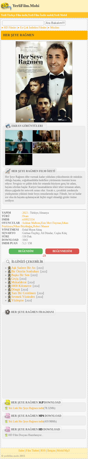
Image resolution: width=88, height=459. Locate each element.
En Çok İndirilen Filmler (33, 27)
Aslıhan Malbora (31, 223)
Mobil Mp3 (63, 450)
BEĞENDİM (25, 251)
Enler (21, 450)
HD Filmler (10, 27)
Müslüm (54, 27)
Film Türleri (32, 450)
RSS (43, 450)
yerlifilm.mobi (11, 455)
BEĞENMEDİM (62, 251)
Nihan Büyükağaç (22, 226)
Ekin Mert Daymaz (51, 223)
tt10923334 (28, 219)
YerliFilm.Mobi (25, 5)
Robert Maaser (41, 226)
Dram (25, 216)
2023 (25, 212)
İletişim (51, 450)
